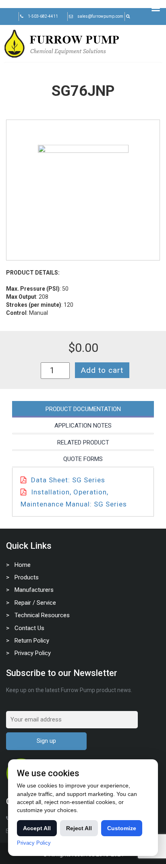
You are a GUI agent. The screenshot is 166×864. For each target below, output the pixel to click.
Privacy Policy (33, 653)
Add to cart (102, 370)
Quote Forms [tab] (83, 459)
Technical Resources (42, 615)
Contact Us (29, 628)
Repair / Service (35, 602)
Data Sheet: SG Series (68, 480)
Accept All (37, 828)
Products (27, 577)
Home (23, 564)
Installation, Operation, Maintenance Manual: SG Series (74, 498)
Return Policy (32, 640)
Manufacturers (34, 589)
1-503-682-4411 (43, 16)
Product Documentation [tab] (83, 409)
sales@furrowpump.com (100, 16)
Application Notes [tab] (83, 425)
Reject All (79, 828)
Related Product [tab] (83, 442)
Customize (121, 828)
